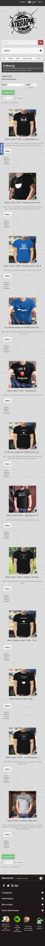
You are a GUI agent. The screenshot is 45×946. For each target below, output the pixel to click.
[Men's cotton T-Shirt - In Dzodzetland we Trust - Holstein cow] (22, 122)
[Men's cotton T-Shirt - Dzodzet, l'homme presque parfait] (22, 560)
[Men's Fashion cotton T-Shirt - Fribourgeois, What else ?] (22, 682)
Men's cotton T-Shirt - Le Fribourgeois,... (22, 757)
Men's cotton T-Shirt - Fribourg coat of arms (22, 203)
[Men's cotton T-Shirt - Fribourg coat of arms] (22, 186)
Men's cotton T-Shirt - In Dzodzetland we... (22, 139)
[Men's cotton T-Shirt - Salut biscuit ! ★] (22, 499)
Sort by (4, 84)
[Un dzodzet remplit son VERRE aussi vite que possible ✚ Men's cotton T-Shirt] (22, 435)
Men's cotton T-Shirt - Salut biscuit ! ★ (22, 515)
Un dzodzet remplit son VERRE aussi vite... (22, 327)
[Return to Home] (4, 58)
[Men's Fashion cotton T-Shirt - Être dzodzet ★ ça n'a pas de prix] (22, 624)
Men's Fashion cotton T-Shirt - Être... (22, 640)
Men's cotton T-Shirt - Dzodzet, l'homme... (22, 577)
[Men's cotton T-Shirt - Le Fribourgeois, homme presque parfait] (22, 741)
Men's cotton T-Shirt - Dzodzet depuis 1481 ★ (22, 266)
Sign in (40, 1)
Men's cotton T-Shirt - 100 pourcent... (22, 391)
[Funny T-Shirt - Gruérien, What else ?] (22, 804)
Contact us (23, 1)
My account (7, 904)
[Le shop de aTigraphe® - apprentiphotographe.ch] (22, 21)
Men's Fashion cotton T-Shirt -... (22, 699)
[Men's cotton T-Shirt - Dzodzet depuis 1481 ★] (22, 249)
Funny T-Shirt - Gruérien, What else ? (22, 821)
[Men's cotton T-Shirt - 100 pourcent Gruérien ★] (22, 374)
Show (28, 84)
